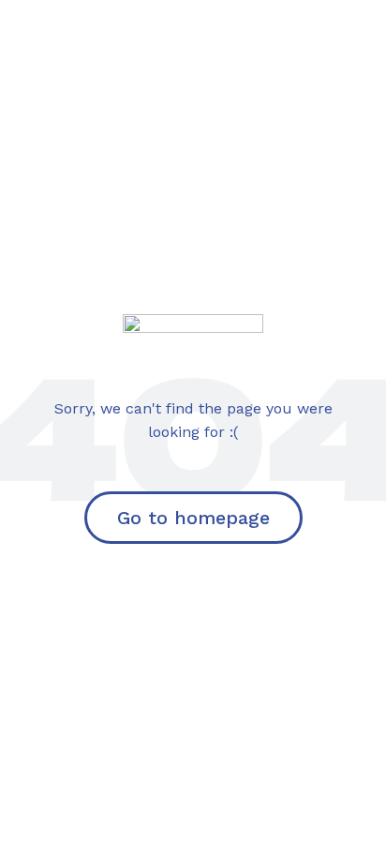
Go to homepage (193, 517)
